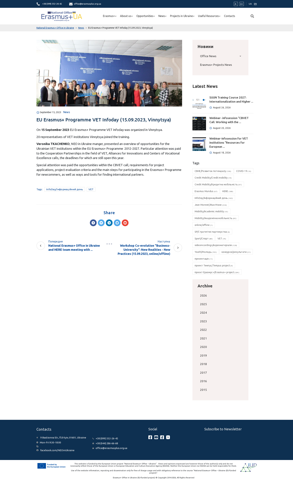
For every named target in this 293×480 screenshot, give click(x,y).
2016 (203, 381)
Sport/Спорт (204, 238)
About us (125, 15)
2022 (203, 329)
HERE (227, 191)
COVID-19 (243, 171)
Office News (208, 56)
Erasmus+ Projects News (216, 64)
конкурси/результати (236, 252)
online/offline (204, 225)
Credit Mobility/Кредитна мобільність (218, 184)
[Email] (125, 222)
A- (236, 4)
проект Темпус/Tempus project (214, 265)
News (161, 15)
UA (250, 4)
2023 (203, 321)
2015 (203, 389)
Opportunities (144, 15)
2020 (203, 346)
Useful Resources (208, 15)
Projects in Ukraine (181, 15)
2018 (203, 364)
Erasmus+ (109, 15)
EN (255, 4)
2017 (203, 372)
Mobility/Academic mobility (211, 211)
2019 (203, 355)
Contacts (229, 15)
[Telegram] (117, 222)
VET (91, 189)
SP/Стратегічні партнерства (212, 231)
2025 (203, 304)
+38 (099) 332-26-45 (52, 4)
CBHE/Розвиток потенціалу (213, 171)
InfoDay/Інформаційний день (64, 189)
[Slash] (109, 244)
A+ (241, 4)
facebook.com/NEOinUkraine (57, 450)
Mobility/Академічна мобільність (216, 218)
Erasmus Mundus (206, 191)
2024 (203, 312)
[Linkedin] (109, 222)
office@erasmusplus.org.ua (87, 4)
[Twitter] (101, 222)
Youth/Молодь (206, 252)
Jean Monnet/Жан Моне (211, 204)
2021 (203, 338)
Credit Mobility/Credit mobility (213, 177)
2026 (203, 295)
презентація (204, 258)
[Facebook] (93, 222)
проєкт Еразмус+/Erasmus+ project (217, 272)
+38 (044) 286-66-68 (107, 443)
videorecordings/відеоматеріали (216, 245)
